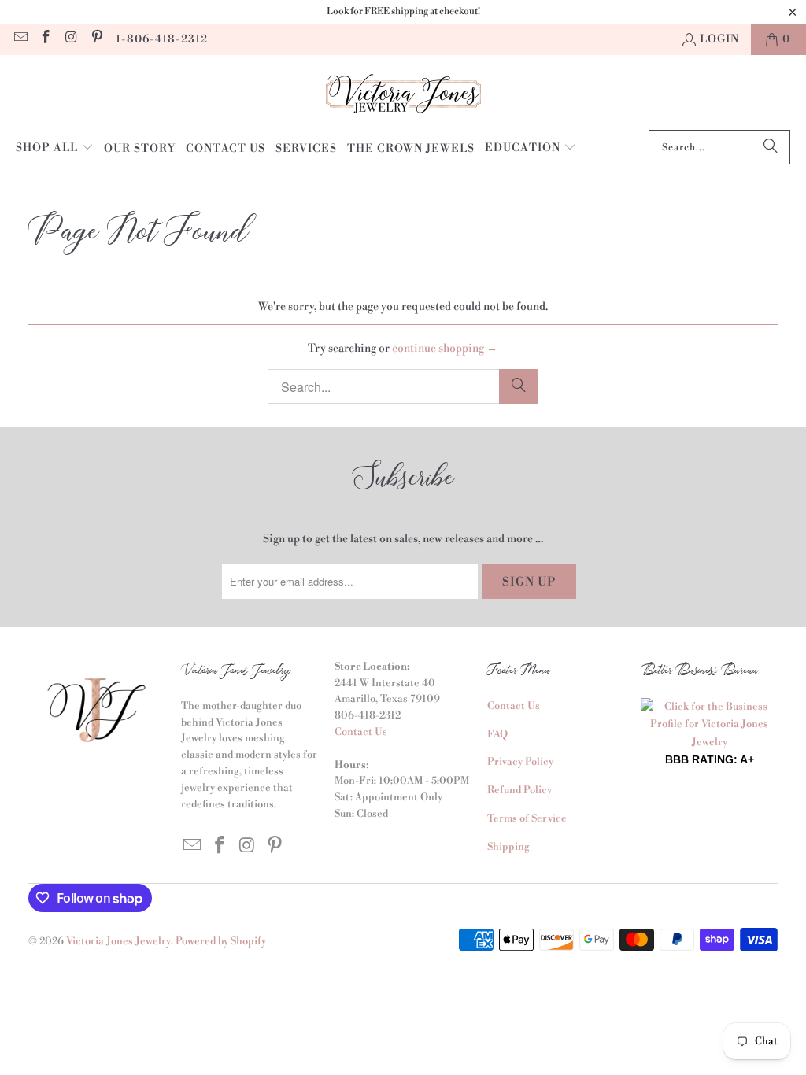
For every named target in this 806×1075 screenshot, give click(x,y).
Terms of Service (527, 818)
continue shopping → (444, 349)
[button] (55, 149)
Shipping (508, 846)
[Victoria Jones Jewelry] (403, 96)
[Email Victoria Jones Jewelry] (20, 39)
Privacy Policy (520, 761)
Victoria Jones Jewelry (118, 941)
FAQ (497, 734)
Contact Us (361, 732)
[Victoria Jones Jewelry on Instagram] (71, 39)
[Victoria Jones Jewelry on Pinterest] (97, 39)
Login (719, 39)
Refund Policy (519, 790)
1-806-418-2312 (162, 39)
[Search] (770, 147)
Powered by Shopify (221, 941)
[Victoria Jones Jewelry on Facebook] (46, 39)
